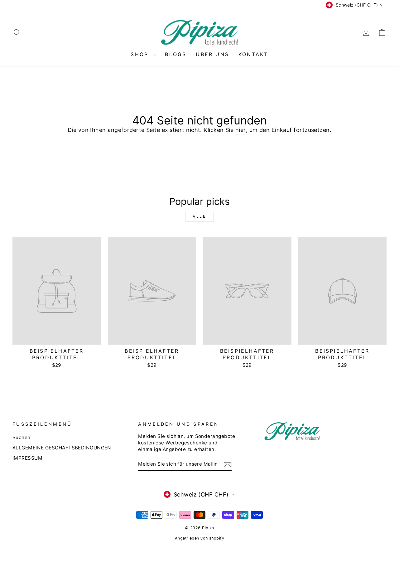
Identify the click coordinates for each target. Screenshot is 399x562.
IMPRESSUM (27, 458)
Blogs (175, 54)
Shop (141, 54)
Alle (199, 216)
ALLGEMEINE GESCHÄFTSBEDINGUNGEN (61, 448)
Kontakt (253, 54)
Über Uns (212, 54)
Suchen (21, 437)
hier (240, 130)
